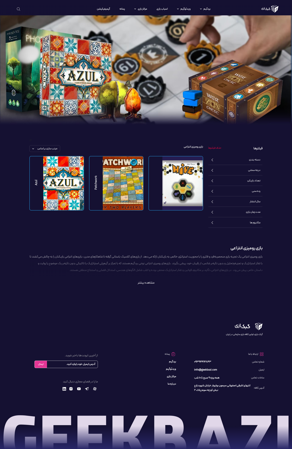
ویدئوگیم (185, 9)
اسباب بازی (162, 9)
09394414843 (202, 362)
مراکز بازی (142, 9)
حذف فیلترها (215, 148)
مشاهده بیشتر (146, 282)
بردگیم (207, 9)
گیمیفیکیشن (103, 9)
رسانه (122, 9)
